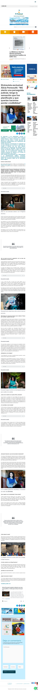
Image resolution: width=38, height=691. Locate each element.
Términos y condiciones (10, 684)
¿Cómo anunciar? (19, 683)
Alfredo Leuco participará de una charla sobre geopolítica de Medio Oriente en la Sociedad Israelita (35, 129)
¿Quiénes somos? (26, 683)
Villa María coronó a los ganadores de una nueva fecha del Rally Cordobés (35, 108)
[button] (19, 10)
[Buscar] (35, 27)
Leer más (11, 59)
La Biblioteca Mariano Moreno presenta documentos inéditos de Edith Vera (18, 54)
